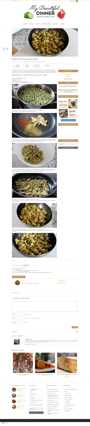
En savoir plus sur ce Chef (30, 344)
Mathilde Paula (35, 61)
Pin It (25, 260)
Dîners (31, 23)
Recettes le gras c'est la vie (53, 404)
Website (27, 322)
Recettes (38, 23)
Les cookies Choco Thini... (21, 395)
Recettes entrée (19, 270)
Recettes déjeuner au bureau (54, 398)
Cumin (72, 85)
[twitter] (14, 0)
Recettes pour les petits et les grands (54, 410)
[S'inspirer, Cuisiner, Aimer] (45, 19)
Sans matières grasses (70, 405)
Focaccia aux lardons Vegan (23, 374)
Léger (72, 89)
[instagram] (17, 0)
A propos (62, 23)
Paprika (71, 86)
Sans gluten (71, 90)
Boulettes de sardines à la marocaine (45, 374)
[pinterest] (13, 0)
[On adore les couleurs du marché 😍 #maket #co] (63, 113)
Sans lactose (67, 403)
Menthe (67, 86)
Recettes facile (49, 66)
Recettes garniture (27, 270)
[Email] (77, 332)
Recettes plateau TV (52, 408)
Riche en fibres (65, 90)
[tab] (26, 266)
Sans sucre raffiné (69, 408)
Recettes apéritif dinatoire (24, 271)
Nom (28, 314)
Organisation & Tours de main (37, 400)
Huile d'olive (62, 86)
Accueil (25, 23)
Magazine (55, 23)
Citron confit (63, 85)
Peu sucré (67, 393)
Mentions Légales (37, 420)
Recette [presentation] (26, 265)
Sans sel (67, 406)
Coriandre (68, 85)
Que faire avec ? (34, 402)
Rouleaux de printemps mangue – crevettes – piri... (67, 375)
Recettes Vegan (68, 395)
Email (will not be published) (33, 318)
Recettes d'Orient (26, 61)
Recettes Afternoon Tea (53, 389)
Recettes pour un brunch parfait (53, 413)
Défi (31, 392)
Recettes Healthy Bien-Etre (53, 402)
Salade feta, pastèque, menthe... (21, 400)
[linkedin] (12, 0)
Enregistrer (69, 260)
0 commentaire (42, 61)
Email (63, 260)
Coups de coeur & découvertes (34, 389)
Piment (74, 86)
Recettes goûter (51, 400)
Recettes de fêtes (51, 393)
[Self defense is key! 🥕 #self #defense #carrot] (72, 113)
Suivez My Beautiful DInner (69, 120)
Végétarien (70, 91)
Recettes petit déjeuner (53, 406)
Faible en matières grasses (65, 89)
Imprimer (76, 260)
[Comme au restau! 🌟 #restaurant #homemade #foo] (72, 103)
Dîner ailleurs (46, 23)
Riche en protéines (69, 399)
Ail (59, 85)
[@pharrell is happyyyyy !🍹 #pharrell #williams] (63, 103)
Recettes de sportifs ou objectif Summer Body (53, 396)
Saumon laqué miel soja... (21, 406)
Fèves (75, 85)
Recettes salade (34, 270)
